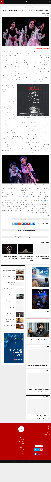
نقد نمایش (17, 219)
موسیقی (48, 432)
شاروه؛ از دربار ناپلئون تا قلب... (9, 301)
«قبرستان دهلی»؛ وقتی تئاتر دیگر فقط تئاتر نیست (38, 365)
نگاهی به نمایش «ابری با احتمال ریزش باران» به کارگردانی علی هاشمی (26, 258)
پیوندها (22, 443)
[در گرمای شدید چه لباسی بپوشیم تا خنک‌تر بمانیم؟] (20, 290)
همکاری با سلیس (21, 441)
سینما (49, 428)
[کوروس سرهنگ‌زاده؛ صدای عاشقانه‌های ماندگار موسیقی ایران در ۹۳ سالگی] (38, 380)
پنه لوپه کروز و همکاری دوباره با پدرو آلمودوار (25, 230)
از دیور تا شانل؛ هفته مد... (10, 307)
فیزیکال (21, 219)
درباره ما (22, 435)
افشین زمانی (46, 219)
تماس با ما (22, 437)
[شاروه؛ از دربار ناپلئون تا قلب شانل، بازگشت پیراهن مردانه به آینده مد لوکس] (20, 302)
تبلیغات (22, 439)
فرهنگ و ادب (47, 427)
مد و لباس (22, 449)
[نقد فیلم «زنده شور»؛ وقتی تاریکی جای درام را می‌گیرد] (38, 330)
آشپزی (23, 451)
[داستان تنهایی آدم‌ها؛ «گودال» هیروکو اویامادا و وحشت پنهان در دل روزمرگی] (38, 406)
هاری (13, 219)
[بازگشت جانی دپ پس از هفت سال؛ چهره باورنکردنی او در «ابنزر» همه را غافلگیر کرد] (20, 314)
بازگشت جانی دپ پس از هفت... (9, 313)
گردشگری (22, 453)
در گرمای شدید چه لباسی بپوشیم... (8, 288)
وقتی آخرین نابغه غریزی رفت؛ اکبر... (8, 325)
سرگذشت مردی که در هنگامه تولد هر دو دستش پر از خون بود (32, 219)
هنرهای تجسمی (47, 434)
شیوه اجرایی (46, 200)
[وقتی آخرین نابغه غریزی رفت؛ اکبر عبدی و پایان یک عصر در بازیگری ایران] (20, 326)
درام (42, 219)
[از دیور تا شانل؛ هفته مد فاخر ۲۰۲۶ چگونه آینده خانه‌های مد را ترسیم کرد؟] (20, 308)
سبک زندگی (22, 447)
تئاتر (49, 430)
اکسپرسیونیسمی (26, 196)
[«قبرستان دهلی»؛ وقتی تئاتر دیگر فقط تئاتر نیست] (38, 356)
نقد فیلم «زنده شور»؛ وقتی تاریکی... (8, 295)
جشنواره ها (22, 446)
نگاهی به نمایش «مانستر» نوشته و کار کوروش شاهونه (24, 237)
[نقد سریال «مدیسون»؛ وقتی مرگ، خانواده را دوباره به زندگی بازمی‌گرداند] (20, 271)
